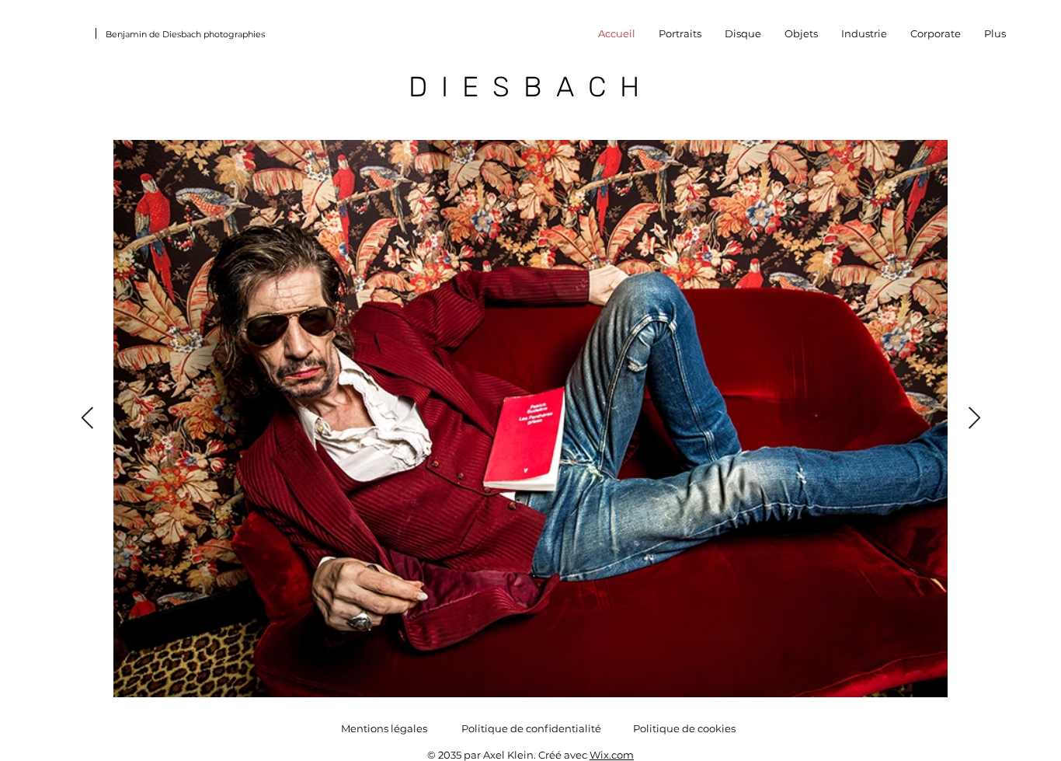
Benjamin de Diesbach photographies (185, 34)
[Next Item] (974, 419)
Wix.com (612, 755)
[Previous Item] (87, 419)
